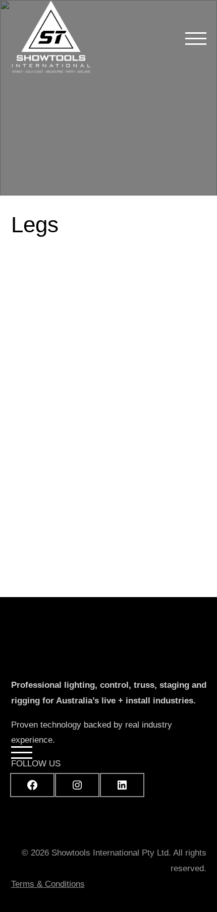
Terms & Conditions (48, 884)
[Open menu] (195, 38)
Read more (122, 480)
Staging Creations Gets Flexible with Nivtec (92, 331)
